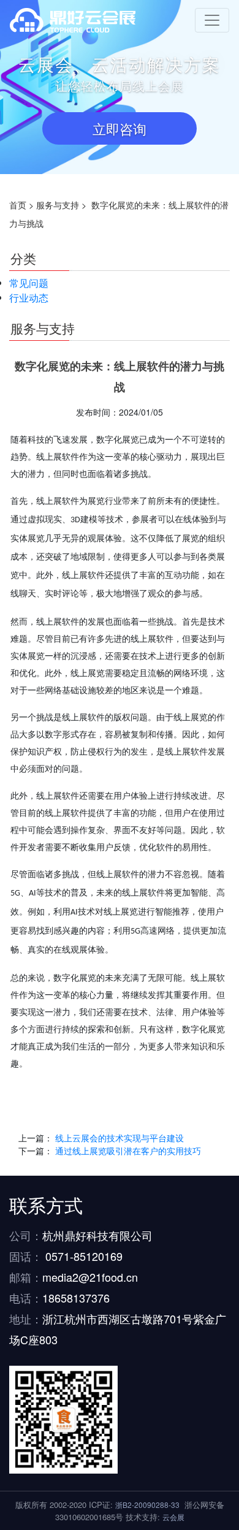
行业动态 (28, 298)
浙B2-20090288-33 (147, 1504)
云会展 (173, 1517)
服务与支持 (57, 205)
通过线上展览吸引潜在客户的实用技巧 (128, 1150)
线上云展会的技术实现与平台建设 (119, 1138)
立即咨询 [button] (119, 128)
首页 (17, 205)
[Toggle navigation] (212, 20)
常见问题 (28, 283)
